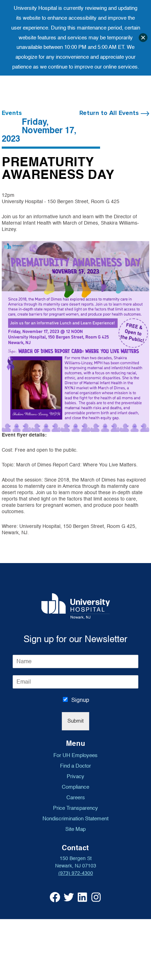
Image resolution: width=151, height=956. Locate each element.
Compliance (75, 787)
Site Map (75, 829)
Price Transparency (75, 808)
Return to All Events (109, 113)
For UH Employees (75, 755)
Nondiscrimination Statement (75, 818)
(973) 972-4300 (75, 873)
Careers (75, 797)
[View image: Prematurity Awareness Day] (75, 336)
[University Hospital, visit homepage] (76, 606)
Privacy (75, 776)
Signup (80, 700)
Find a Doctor (75, 766)
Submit (75, 721)
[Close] (143, 37)
